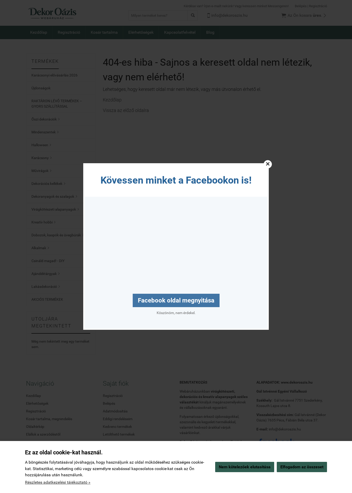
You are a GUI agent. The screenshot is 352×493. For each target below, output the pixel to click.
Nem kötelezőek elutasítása (245, 466)
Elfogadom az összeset (301, 466)
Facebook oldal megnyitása (176, 300)
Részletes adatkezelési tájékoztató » (57, 482)
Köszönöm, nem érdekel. (176, 313)
